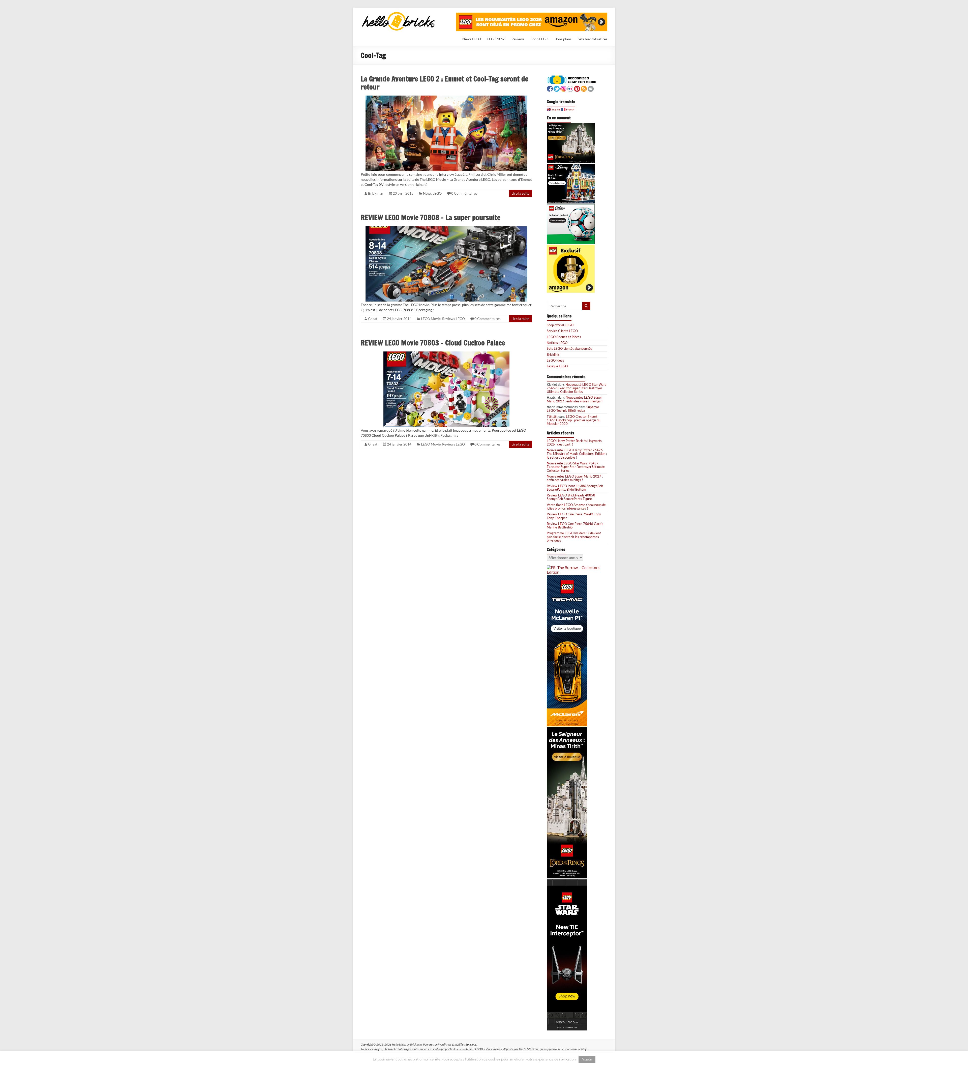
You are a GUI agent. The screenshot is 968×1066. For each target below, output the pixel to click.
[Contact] (591, 88)
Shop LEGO (539, 39)
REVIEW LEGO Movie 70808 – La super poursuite (430, 217)
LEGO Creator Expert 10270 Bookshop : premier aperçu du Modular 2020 (573, 420)
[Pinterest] (577, 88)
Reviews (517, 39)
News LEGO (471, 39)
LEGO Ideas (555, 360)
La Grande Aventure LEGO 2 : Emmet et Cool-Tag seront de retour (444, 83)
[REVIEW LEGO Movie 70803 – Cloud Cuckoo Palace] (446, 353)
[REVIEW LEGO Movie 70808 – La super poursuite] (446, 228)
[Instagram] (563, 88)
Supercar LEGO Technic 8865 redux (573, 408)
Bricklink (553, 354)
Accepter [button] (587, 1059)
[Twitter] (557, 88)
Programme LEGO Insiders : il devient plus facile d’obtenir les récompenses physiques (574, 536)
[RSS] (584, 88)
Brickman (375, 193)
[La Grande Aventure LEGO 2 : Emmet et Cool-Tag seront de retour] (446, 98)
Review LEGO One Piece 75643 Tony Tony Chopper (574, 516)
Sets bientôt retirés (592, 39)
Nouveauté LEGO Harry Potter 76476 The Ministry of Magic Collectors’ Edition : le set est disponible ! (577, 453)
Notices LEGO (557, 343)
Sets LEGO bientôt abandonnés (569, 348)
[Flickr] (570, 88)
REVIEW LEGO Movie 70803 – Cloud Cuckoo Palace (433, 343)
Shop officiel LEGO (560, 325)
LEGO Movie (431, 318)
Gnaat (372, 318)
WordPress (444, 1044)
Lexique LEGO (557, 366)
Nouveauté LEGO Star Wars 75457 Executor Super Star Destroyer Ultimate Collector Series (576, 388)
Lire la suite (520, 193)
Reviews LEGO (453, 318)
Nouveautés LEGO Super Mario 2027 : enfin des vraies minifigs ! (574, 399)
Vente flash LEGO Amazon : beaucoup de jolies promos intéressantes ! (576, 506)
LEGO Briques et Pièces (564, 337)
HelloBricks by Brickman (407, 1044)
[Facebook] (550, 88)
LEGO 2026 (496, 39)
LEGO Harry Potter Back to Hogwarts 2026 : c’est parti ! (574, 442)
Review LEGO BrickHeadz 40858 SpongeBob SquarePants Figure (571, 497)
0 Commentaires (464, 193)
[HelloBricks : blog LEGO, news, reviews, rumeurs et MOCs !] (398, 13)
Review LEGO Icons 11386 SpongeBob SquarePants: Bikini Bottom (575, 487)
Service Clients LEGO (562, 331)
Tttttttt (552, 416)
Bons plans (563, 39)
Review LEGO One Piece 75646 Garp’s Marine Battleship (575, 525)
